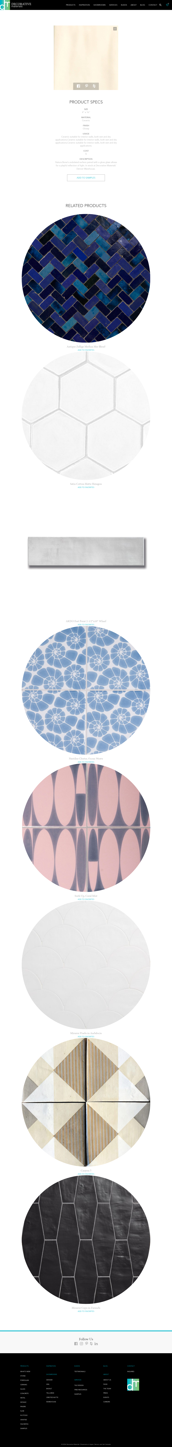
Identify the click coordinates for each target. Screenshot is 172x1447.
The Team (107, 1389)
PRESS (105, 1393)
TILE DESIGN (79, 1385)
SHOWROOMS (51, 1374)
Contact (153, 5)
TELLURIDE (50, 1393)
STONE (22, 1376)
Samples (23, 1428)
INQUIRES (130, 1371)
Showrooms (99, 5)
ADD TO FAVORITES (86, 350)
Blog (142, 5)
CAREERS (106, 1402)
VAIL (47, 1384)
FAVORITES (24, 1424)
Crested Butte (52, 1397)
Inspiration (84, 5)
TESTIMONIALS (79, 1371)
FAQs (105, 1384)
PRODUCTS (24, 1366)
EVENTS (106, 1397)
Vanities (23, 1420)
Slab (22, 1411)
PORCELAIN (24, 1380)
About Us (107, 1380)
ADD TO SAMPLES (86, 177)
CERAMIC (23, 1385)
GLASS (22, 1389)
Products (70, 5)
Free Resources (80, 1390)
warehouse (51, 1402)
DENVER (49, 1380)
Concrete (24, 1393)
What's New (25, 1371)
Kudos (124, 5)
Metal (22, 1398)
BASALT (49, 1389)
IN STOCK (23, 1415)
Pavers (23, 1406)
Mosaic (23, 1402)
